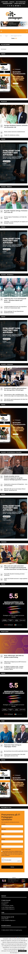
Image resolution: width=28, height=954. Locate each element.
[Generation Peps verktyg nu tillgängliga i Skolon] (14, 733)
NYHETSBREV (5, 2)
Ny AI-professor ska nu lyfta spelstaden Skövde (16, 751)
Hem (1, 35)
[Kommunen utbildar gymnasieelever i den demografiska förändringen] (14, 377)
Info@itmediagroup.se (9, 907)
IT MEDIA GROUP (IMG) (19, 3)
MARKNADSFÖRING (7, 3)
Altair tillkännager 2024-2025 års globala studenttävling (14, 656)
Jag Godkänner (22, 951)
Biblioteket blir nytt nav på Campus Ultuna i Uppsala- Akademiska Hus (15, 489)
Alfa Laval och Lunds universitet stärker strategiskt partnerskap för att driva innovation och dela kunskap (15, 567)
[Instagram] (9, 5)
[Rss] (20, 5)
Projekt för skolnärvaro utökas (11, 135)
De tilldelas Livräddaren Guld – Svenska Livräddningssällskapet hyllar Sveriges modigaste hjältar (13, 668)
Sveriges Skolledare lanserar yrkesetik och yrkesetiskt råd (16, 126)
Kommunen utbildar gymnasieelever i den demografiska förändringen (15, 389)
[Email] (18, 5)
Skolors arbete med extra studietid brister (14, 131)
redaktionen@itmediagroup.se (8, 909)
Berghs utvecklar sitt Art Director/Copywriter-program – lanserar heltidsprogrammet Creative (15, 477)
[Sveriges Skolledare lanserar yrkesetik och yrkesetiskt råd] (14, 114)
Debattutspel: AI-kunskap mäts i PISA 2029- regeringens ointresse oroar (14, 755)
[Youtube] (15, 5)
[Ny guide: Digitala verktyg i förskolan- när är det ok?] (14, 199)
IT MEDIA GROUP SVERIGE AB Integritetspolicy (11, 930)
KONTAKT (11, 2)
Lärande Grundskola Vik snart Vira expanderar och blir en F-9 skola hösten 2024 (15, 307)
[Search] (26, 31)
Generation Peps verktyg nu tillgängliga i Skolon (12, 745)
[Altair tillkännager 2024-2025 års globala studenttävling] (14, 644)
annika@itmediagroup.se (10, 920)
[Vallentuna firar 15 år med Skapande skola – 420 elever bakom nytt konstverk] (14, 287)
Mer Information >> (14, 952)
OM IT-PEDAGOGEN (20, 2)
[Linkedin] (13, 5)
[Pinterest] (11, 5)
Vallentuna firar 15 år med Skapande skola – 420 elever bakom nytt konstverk (15, 300)
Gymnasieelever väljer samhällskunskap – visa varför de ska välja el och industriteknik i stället (16, 395)
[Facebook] (7, 5)
